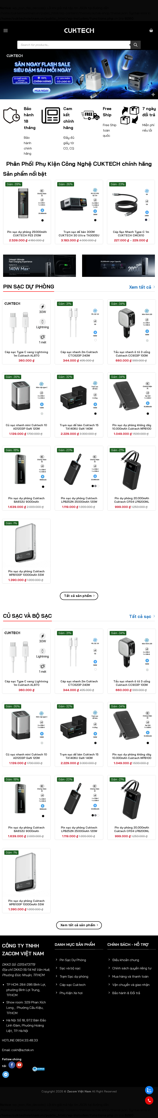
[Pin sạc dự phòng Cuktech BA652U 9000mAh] (26, 470)
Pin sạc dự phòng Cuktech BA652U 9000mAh (26, 500)
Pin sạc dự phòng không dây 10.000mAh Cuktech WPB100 (131, 426)
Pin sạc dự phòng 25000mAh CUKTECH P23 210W (27, 233)
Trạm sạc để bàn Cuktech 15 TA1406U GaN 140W (79, 426)
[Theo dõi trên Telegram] (5, 1074)
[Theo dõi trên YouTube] (19, 1064)
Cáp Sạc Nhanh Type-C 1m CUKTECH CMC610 (131, 233)
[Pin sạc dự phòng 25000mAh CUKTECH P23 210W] (27, 204)
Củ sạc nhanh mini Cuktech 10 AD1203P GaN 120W (26, 426)
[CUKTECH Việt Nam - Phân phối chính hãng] (79, 30)
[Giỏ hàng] (151, 30)
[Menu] (5, 30)
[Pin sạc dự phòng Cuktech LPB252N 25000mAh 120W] (79, 470)
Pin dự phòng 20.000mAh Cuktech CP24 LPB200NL (131, 500)
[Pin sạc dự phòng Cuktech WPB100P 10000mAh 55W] (26, 543)
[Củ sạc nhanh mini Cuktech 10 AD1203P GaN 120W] (26, 397)
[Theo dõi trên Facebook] (11, 1064)
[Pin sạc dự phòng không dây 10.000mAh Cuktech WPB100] (132, 397)
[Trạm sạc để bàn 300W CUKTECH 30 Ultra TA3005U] (79, 204)
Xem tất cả (140, 287)
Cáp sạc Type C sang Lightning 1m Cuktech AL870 (26, 353)
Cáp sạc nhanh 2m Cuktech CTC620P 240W (79, 353)
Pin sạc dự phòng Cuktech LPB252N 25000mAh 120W (79, 500)
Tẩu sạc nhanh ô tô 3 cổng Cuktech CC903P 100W (131, 353)
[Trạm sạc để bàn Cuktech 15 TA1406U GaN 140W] (79, 397)
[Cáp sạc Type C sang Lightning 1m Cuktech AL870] (26, 324)
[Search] (135, 45)
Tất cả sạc (140, 616)
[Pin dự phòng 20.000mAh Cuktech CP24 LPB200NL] (132, 470)
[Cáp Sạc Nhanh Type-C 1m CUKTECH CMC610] (131, 204)
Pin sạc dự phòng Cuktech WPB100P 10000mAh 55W (26, 573)
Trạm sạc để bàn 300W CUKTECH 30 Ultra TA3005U (79, 233)
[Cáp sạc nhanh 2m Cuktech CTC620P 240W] (79, 324)
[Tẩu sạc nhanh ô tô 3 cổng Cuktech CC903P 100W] (132, 324)
